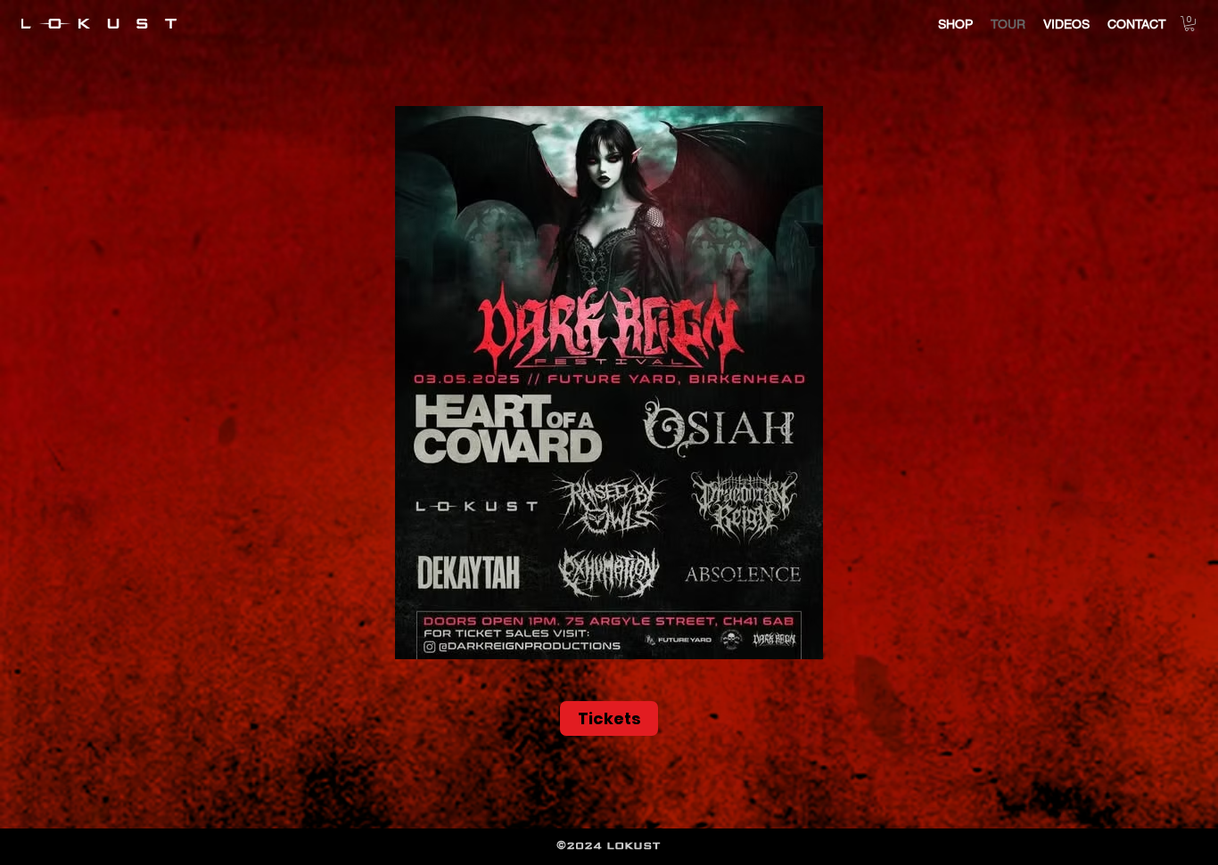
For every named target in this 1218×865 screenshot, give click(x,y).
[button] (1189, 23)
